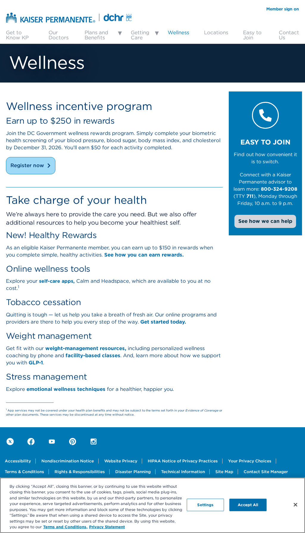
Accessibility (18, 461)
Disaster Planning (133, 471)
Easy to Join (252, 35)
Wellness (178, 32)
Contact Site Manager (266, 471)
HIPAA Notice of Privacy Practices (183, 461)
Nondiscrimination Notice (67, 461)
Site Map (224, 471)
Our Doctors (59, 35)
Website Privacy (120, 461)
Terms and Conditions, (65, 526)
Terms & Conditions (24, 471)
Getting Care (140, 35)
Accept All (248, 504)
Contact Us (289, 35)
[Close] (295, 504)
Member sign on (282, 9)
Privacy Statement (107, 526)
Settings (205, 504)
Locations (216, 32)
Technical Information (183, 471)
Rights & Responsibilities (80, 471)
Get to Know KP (17, 35)
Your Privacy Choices (249, 461)
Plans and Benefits (96, 35)
